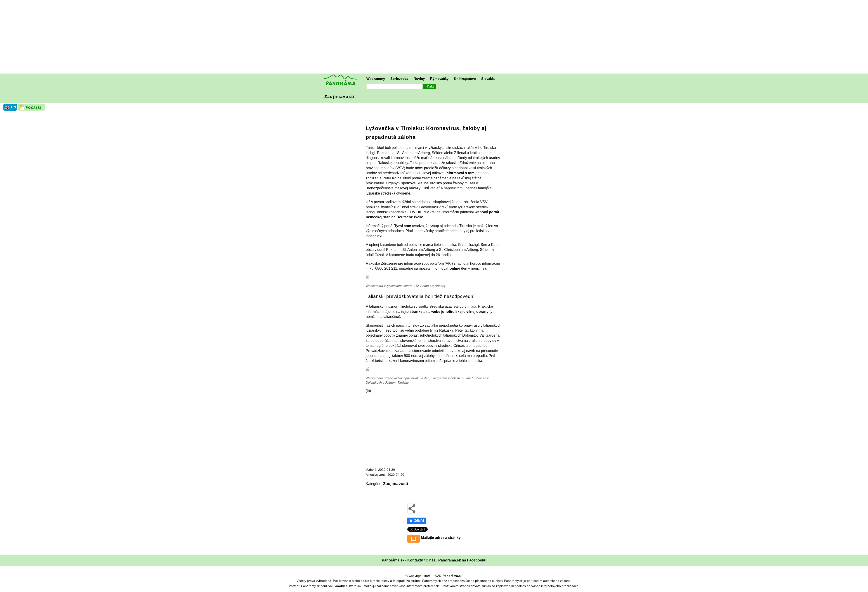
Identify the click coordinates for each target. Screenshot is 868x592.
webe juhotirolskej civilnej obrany (459, 312)
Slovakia (488, 79)
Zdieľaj (419, 520)
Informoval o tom (460, 173)
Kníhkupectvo (465, 79)
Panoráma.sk (452, 576)
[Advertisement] (435, 37)
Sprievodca (399, 79)
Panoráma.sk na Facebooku (462, 560)
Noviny (419, 79)
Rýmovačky (439, 79)
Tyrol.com (402, 226)
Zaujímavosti (339, 96)
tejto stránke (411, 312)
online (455, 268)
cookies (341, 586)
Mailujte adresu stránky (441, 538)
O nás (431, 560)
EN (13, 107)
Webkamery (375, 79)
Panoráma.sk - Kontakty (402, 560)
